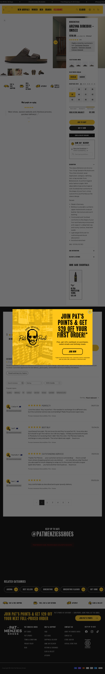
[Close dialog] (90, 312)
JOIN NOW (72, 351)
